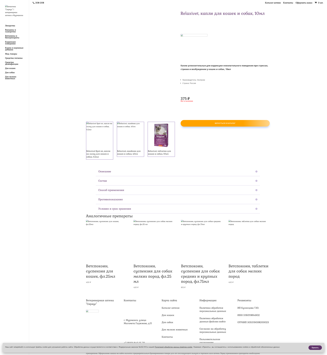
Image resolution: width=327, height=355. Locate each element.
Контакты (288, 3)
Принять (315, 348)
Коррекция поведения (10, 43)
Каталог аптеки (273, 3)
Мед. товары (11, 54)
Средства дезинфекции (11, 63)
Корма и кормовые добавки (14, 49)
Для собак (10, 73)
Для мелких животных (10, 78)
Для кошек (10, 68)
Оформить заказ (304, 3)
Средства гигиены (14, 58)
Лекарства (10, 26)
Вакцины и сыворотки (10, 31)
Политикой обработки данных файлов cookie (173, 347)
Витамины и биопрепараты (12, 37)
